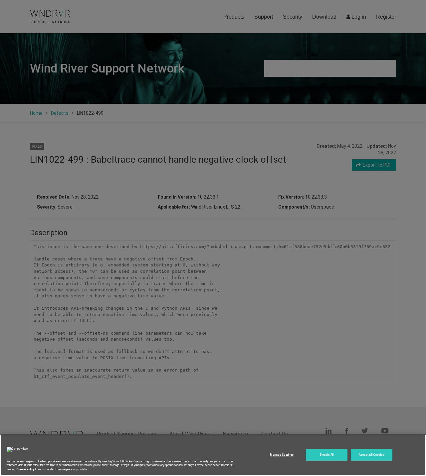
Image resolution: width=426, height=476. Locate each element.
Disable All (327, 454)
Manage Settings (282, 454)
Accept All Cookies (371, 454)
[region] (213, 455)
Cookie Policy (25, 469)
